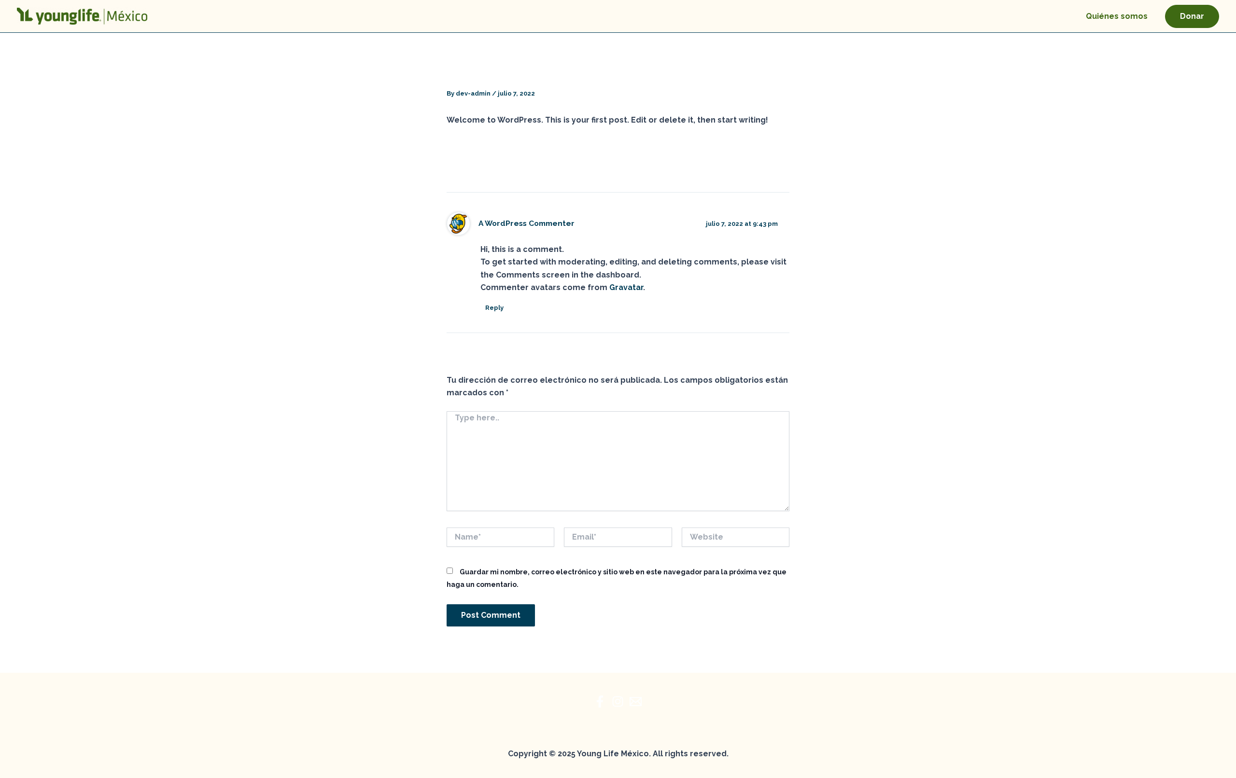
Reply (494, 307)
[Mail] (636, 701)
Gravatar (626, 287)
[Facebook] (600, 701)
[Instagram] (618, 701)
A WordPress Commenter (526, 223)
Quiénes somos (1117, 16)
